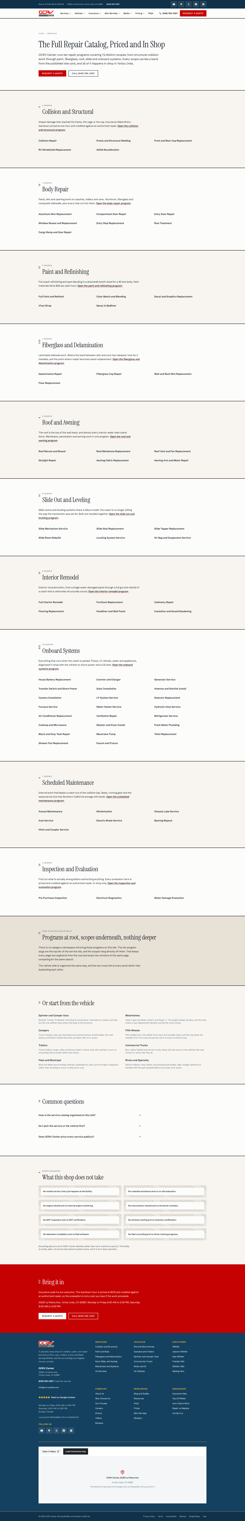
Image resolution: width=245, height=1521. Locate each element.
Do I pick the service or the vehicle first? (90, 1125)
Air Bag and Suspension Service (172, 537)
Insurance (94, 13)
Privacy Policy (149, 1516)
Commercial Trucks (136, 1045)
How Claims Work (180, 1403)
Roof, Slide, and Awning (106, 1361)
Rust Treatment (163, 223)
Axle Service (46, 820)
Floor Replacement (49, 383)
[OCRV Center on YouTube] (174, 4)
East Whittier (178, 1356)
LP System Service (107, 697)
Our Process (101, 1403)
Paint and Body (102, 1351)
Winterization (104, 811)
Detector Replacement (167, 697)
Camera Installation (50, 697)
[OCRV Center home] (46, 13)
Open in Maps (49, 1451)
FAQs (150, 13)
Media (126, 13)
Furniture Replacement (109, 602)
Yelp (204, 1516)
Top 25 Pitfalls (179, 1398)
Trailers (43, 1045)
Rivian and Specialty (137, 1060)
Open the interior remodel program (108, 591)
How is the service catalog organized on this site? (90, 1115)
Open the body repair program (113, 203)
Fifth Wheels (132, 1030)
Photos (98, 1413)
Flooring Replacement (51, 611)
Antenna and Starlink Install (170, 688)
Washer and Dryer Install (110, 725)
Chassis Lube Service (166, 811)
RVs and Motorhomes (144, 1346)
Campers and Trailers (144, 1351)
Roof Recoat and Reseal (52, 451)
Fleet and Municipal (50, 1060)
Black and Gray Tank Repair (54, 734)
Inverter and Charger (108, 679)
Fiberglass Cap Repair (109, 374)
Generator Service (164, 679)
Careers (99, 1408)
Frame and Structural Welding (113, 140)
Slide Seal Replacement (110, 528)
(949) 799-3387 (113, 4)
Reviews (99, 1423)
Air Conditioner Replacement (55, 716)
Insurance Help (179, 1393)
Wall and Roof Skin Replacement (172, 374)
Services (64, 13)
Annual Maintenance (50, 811)
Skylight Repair (47, 460)
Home (41, 33)
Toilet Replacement (165, 734)
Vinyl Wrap (45, 305)
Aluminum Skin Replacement (55, 214)
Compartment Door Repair (111, 214)
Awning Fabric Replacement (112, 460)
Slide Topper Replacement (169, 528)
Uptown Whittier (180, 1351)
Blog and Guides (141, 1393)
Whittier (176, 1346)
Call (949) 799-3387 (83, 73)
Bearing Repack (163, 820)
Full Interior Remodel (51, 602)
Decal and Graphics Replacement (173, 296)
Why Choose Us (102, 1398)
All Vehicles (139, 1371)
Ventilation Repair (106, 716)
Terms (160, 1516)
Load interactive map (76, 1451)
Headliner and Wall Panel (110, 611)
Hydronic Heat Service (167, 706)
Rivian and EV (140, 1366)
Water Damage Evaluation (169, 898)
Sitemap (182, 1516)
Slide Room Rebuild (50, 537)
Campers (44, 1030)
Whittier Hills (178, 1366)
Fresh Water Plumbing (166, 725)
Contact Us (177, 1413)
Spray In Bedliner (106, 305)
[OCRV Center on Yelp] (188, 4)
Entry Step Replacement (110, 223)
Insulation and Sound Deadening (172, 611)
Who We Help (111, 13)
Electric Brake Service (109, 820)
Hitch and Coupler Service (54, 829)
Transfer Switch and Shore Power (58, 688)
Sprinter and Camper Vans (54, 1015)
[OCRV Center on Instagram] (203, 4)
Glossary (138, 1418)
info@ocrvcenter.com (49, 1387)
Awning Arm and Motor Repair (171, 460)
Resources (139, 1398)
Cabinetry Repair (164, 602)
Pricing (138, 13)
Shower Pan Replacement (53, 743)
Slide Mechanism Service (53, 528)
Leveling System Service (110, 537)
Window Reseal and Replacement (58, 223)
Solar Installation (106, 688)
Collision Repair (48, 140)
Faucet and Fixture (107, 743)
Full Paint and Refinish (51, 296)
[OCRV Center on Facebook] (196, 4)
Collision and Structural (106, 1346)
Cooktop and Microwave (52, 725)
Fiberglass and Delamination (108, 1356)
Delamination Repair (50, 374)
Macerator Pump (106, 734)
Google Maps (194, 1516)
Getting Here (178, 1371)
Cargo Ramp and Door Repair (55, 232)
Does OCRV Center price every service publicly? (90, 1136)
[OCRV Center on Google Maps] (181, 4)
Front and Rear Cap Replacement (173, 140)
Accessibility (171, 1516)
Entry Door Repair (164, 214)
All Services (100, 1371)
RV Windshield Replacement (55, 149)
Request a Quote (193, 13)
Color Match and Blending (111, 296)
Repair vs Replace (180, 1408)
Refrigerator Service (166, 716)
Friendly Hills (178, 1361)
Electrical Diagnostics (109, 898)
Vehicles (79, 13)
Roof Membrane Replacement (113, 451)
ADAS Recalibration (107, 149)
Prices (137, 1408)
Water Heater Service (108, 706)
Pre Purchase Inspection (53, 898)
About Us (99, 1393)
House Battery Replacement (55, 679)
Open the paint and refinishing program (99, 285)
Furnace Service (48, 706)
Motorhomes (132, 1015)
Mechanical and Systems (107, 1366)
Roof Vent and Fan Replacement (172, 451)
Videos (98, 1418)
